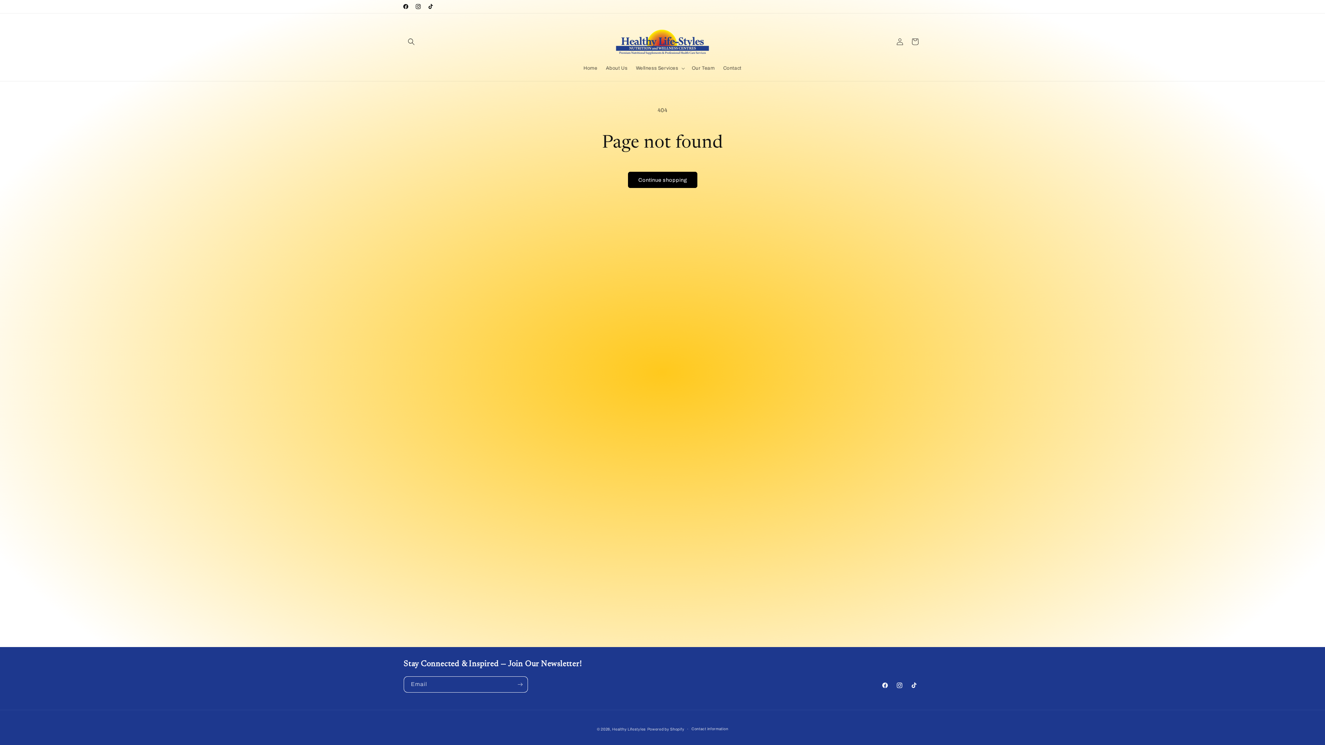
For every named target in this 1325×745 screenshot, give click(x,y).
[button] (411, 41)
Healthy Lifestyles (629, 729)
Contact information (709, 729)
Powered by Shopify (666, 729)
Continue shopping (662, 180)
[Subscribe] (520, 684)
